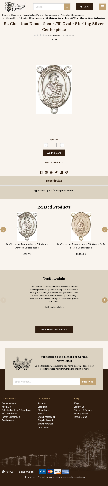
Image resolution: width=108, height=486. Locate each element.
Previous (3, 230)
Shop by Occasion (46, 417)
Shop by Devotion (46, 420)
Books (41, 413)
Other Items (43, 410)
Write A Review (68, 35)
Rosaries (42, 403)
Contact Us (79, 406)
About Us (6, 406)
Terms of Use (80, 417)
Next (105, 230)
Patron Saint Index (11, 417)
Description (54, 180)
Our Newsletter (9, 403)
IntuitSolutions (79, 477)
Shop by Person (45, 423)
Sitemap (49, 477)
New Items (43, 427)
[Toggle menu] (102, 7)
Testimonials (8, 420)
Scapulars (42, 406)
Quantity (54, 139)
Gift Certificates (9, 413)
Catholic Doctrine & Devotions (16, 410)
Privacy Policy (81, 413)
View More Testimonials (54, 329)
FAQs (76, 403)
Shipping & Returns (83, 410)
